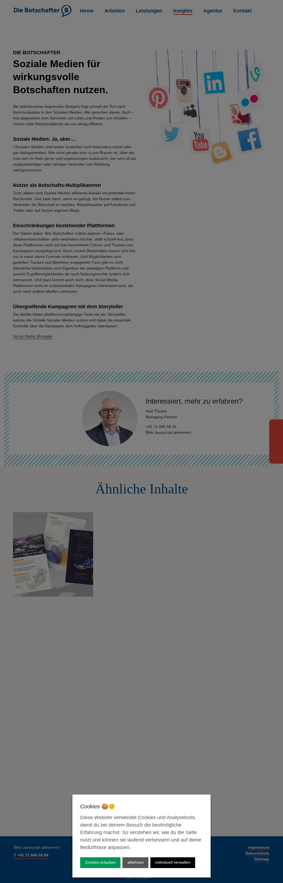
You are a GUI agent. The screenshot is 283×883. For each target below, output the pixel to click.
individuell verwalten (172, 862)
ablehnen (135, 862)
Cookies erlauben (100, 862)
